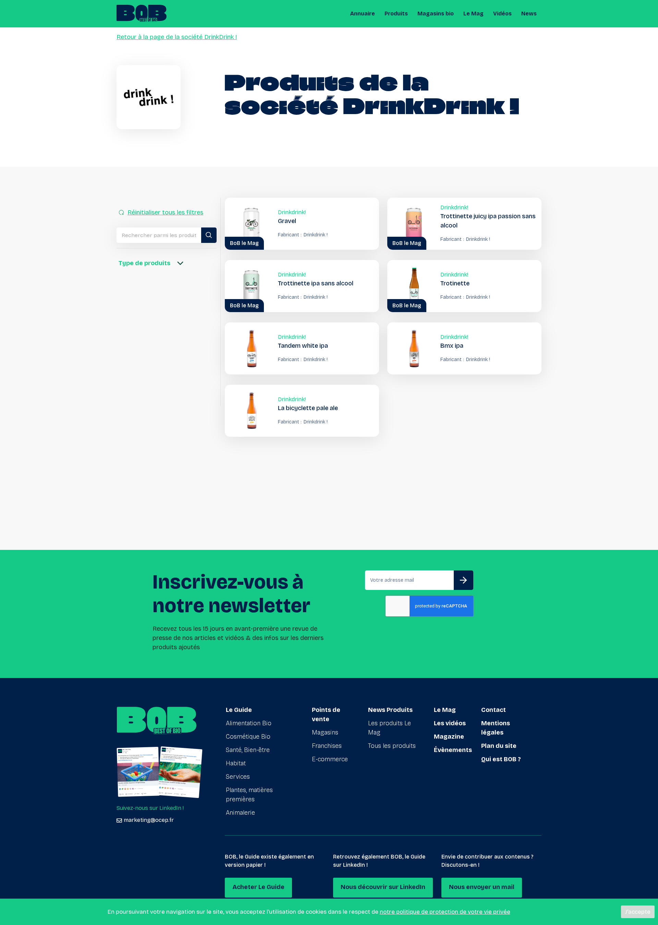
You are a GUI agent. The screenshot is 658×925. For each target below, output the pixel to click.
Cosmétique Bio (248, 736)
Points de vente (326, 714)
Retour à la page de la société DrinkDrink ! (177, 37)
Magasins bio (435, 13)
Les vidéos (450, 723)
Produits (396, 13)
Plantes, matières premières (249, 794)
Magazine (449, 736)
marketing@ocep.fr (149, 820)
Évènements (453, 750)
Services (238, 776)
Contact (493, 710)
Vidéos (502, 13)
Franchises (327, 746)
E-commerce (330, 759)
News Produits (390, 710)
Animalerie (240, 812)
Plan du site (498, 746)
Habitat (236, 763)
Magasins (325, 732)
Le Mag (473, 13)
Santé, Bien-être (248, 750)
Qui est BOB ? (501, 759)
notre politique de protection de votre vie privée (445, 911)
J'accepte (637, 911)
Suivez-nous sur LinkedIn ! (150, 808)
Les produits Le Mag (389, 727)
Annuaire (362, 13)
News (529, 13)
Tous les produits (392, 746)
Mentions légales (495, 727)
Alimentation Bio (248, 723)
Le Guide (239, 710)
